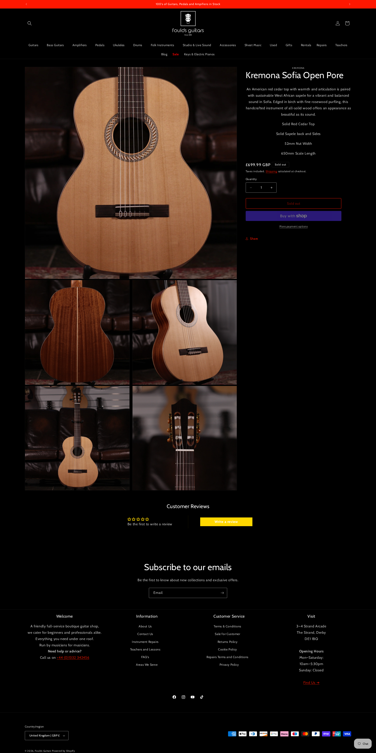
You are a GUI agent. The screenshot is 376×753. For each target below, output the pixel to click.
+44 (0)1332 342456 (73, 657)
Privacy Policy (229, 665)
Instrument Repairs (145, 642)
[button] (29, 23)
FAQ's (145, 657)
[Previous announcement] (26, 4)
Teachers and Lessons (145, 649)
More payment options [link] (293, 226)
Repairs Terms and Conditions (227, 657)
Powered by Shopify (63, 750)
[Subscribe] (222, 593)
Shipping (271, 171)
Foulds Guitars (43, 750)
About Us (145, 626)
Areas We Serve (147, 665)
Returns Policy (227, 642)
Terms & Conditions (227, 626)
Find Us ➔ (311, 683)
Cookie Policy (227, 649)
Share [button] (254, 239)
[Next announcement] (349, 4)
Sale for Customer (227, 634)
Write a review (226, 522)
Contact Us (145, 634)
